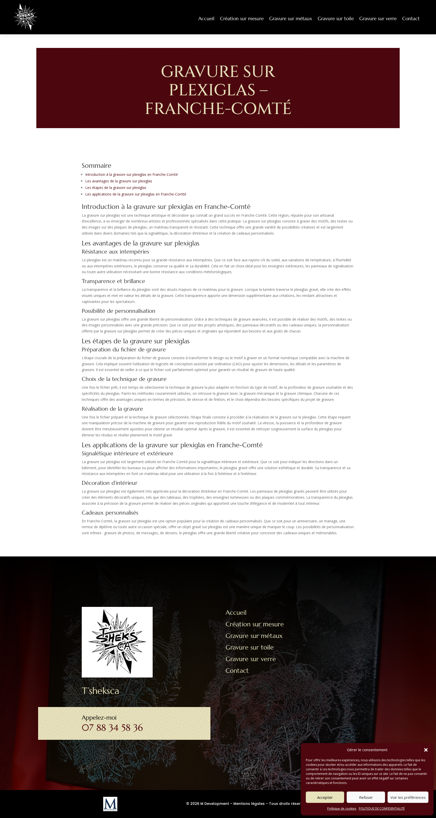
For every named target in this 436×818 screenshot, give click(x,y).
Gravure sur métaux (290, 18)
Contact (411, 18)
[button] (425, 749)
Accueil (206, 18)
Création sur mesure (242, 18)
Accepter (325, 797)
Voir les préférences (408, 797)
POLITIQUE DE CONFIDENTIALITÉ (382, 808)
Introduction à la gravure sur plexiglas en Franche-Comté (131, 174)
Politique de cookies (341, 808)
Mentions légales (249, 803)
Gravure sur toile (336, 18)
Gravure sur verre (378, 18)
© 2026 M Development (207, 803)
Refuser (366, 797)
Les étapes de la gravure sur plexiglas (115, 187)
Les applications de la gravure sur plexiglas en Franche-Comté (135, 194)
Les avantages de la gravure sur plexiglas (118, 181)
